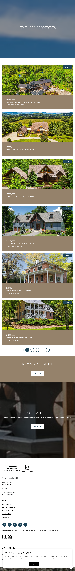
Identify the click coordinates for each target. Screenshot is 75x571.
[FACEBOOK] (4, 525)
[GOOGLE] (20, 525)
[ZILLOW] (25, 525)
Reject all (10, 564)
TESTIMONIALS (6, 514)
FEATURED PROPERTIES (9, 507)
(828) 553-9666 (7, 482)
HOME (4, 501)
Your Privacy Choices (37, 569)
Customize (22, 564)
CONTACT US (6, 517)
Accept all (33, 564)
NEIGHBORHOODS (7, 511)
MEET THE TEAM (7, 504)
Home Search (37, 373)
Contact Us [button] (37, 426)
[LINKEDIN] (15, 525)
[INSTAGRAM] (10, 525)
